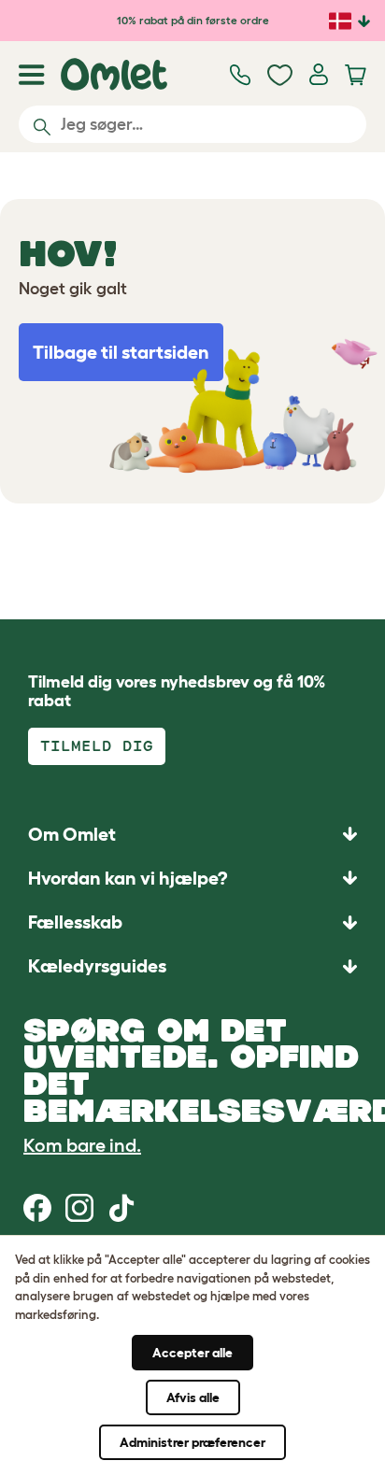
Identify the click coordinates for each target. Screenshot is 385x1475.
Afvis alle (193, 1397)
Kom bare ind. (82, 1145)
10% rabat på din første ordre (193, 20)
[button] (192, 966)
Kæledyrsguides (97, 966)
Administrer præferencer (192, 1442)
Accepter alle (192, 1352)
